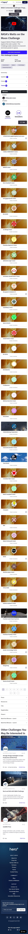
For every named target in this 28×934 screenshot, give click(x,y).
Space (13, 65)
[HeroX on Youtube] (20, 917)
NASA (4, 556)
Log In (25, 2)
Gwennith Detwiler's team (10, 447)
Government (5, 65)
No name (5, 354)
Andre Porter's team (8, 338)
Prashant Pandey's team (9, 634)
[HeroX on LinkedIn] (17, 917)
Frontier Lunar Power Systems (11, 619)
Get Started (18, 2)
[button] (1, 2)
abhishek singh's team (9, 260)
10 (14, 693)
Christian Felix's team (9, 478)
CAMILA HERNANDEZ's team (10, 151)
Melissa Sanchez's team (9, 401)
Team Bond (6, 463)
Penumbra (6, 416)
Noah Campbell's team (9, 494)
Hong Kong (6, 665)
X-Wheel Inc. (6, 385)
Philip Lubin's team (11, 98)
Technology (21, 65)
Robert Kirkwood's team (9, 541)
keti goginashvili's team (9, 198)
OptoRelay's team (8, 307)
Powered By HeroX (7, 67)
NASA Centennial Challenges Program (14, 8)
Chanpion (5, 510)
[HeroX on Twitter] (14, 917)
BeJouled (5, 214)
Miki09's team (7, 167)
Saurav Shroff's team (8, 681)
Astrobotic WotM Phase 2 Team (11, 276)
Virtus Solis (6, 587)
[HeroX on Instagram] (7, 917)
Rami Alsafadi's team (9, 183)
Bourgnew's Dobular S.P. (9, 292)
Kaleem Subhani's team (9, 603)
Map (23, 122)
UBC (4, 525)
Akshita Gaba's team (8, 572)
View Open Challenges (14, 52)
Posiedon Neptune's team (10, 245)
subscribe (22, 909)
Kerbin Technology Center (10, 650)
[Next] (18, 693)
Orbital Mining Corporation (13, 103)
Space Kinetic (6, 323)
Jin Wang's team (7, 229)
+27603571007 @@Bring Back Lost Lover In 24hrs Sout (15, 136)
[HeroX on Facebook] (10, 917)
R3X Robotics (6, 369)
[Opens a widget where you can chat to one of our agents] (23, 931)
